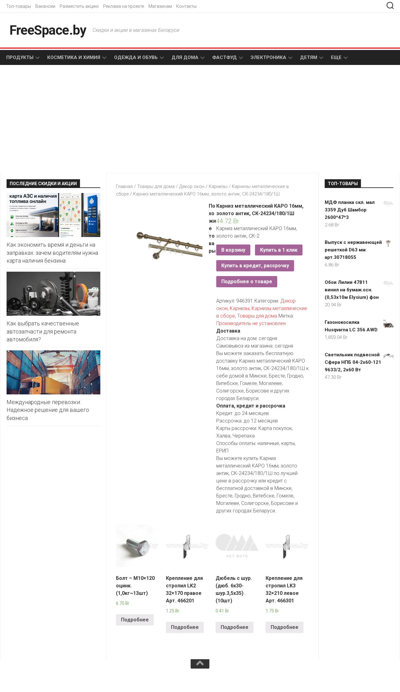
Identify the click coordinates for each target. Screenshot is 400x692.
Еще (336, 57)
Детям (308, 57)
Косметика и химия (73, 57)
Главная (124, 186)
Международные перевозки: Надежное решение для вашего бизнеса (48, 410)
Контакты (186, 6)
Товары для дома (156, 186)
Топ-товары (18, 6)
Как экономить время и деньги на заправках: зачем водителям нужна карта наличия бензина (52, 252)
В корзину (233, 250)
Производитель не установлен (251, 323)
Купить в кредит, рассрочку (255, 266)
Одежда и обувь (136, 57)
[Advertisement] (93, 119)
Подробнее (135, 620)
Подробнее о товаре (246, 281)
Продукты (19, 57)
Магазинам (160, 6)
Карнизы (218, 186)
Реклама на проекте (123, 6)
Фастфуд (224, 57)
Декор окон (191, 186)
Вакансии (45, 6)
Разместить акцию (79, 6)
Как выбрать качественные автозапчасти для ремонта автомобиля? (43, 331)
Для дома (185, 57)
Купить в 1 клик (279, 250)
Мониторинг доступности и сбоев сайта (53, 679)
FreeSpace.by (47, 30)
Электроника (268, 57)
